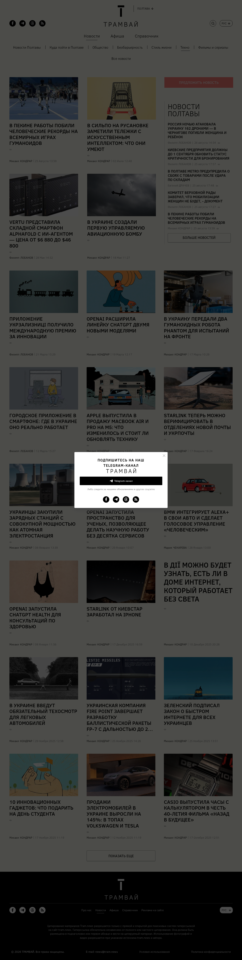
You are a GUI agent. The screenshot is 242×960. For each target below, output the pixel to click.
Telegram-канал (123, 480)
